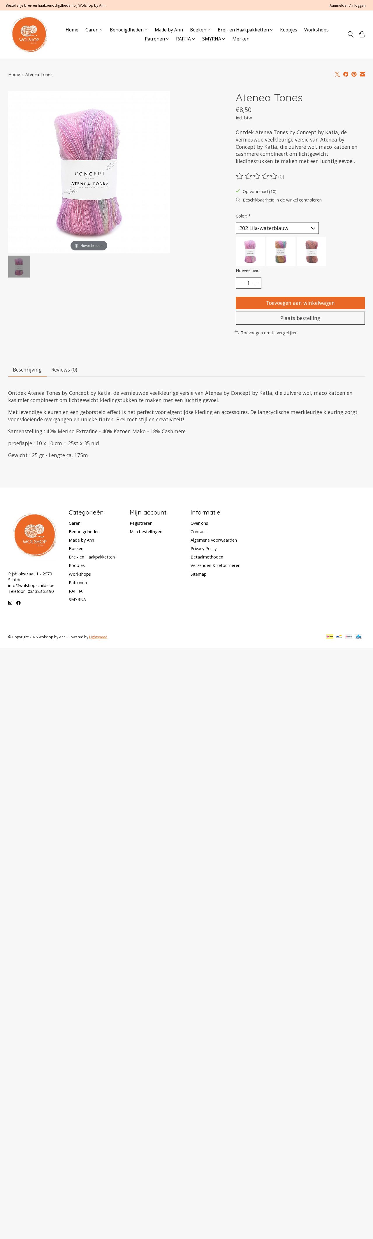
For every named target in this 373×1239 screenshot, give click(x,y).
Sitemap (199, 574)
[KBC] (358, 637)
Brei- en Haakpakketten (92, 557)
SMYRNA (77, 599)
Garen (74, 523)
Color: (243, 216)
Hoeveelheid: (248, 270)
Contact (198, 531)
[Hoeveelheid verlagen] (242, 283)
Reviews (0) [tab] (64, 369)
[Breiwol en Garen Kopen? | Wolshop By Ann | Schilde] (29, 34)
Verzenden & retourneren (215, 565)
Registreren (141, 523)
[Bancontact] (339, 637)
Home (72, 30)
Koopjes (288, 30)
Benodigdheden (84, 531)
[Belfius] (348, 637)
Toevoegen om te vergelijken (269, 332)
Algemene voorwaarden (214, 540)
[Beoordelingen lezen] (257, 176)
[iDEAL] (329, 637)
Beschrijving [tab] (27, 369)
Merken (240, 39)
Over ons (199, 523)
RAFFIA (75, 591)
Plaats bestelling (300, 317)
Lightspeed (98, 636)
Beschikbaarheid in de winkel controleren (282, 200)
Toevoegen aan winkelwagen (300, 302)
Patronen (78, 582)
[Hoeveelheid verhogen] (255, 283)
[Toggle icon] (350, 34)
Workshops (316, 30)
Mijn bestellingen (146, 531)
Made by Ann (169, 30)
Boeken (76, 548)
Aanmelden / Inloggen (348, 5)
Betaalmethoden (207, 557)
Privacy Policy (204, 548)
